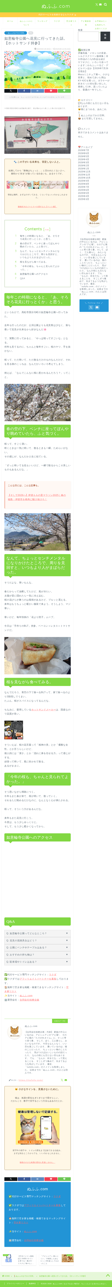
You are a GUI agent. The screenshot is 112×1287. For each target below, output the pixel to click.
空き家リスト (71, 22)
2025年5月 (83, 193)
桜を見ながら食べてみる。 (34, 261)
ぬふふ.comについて (26, 22)
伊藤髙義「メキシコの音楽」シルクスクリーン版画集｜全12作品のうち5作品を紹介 (93, 56)
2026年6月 (83, 153)
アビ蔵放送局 (86, 22)
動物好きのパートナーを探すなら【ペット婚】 (37, 207)
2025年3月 (83, 199)
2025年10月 (84, 177)
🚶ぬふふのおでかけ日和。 (16, 33)
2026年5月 (83, 156)
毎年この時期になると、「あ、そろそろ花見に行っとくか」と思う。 (40, 237)
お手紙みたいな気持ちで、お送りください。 (101, 22)
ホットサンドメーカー (43, 709)
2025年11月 (84, 174)
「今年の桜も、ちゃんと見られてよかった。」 (40, 268)
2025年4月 (83, 196)
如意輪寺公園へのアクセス (34, 274)
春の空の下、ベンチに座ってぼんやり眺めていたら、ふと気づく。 (40, 245)
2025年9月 (83, 181)
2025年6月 (83, 190)
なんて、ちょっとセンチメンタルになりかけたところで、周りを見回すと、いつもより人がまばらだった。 (40, 254)
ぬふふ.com (56, 6)
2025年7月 (83, 187)
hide (47, 230)
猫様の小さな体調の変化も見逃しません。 (37, 1162)
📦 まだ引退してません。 (91, 118)
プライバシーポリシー (15, 1283)
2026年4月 (83, 159)
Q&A (22, 278)
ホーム (10, 21)
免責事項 (32, 1283)
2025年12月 (84, 171)
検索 (80, 30)
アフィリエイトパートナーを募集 (38, 979)
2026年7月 (83, 150)
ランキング (42, 21)
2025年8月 (83, 184)
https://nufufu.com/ (31, 1080)
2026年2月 (83, 165)
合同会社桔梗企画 (29, 1000)
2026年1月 (83, 168)
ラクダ (57, 21)
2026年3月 (83, 162)
